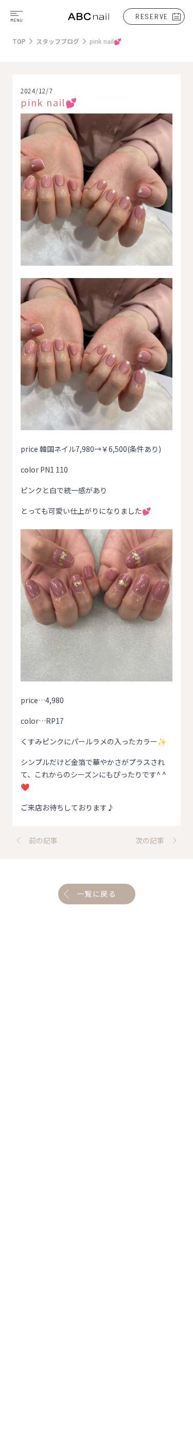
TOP (19, 41)
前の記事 (43, 840)
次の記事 (149, 840)
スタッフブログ (57, 41)
